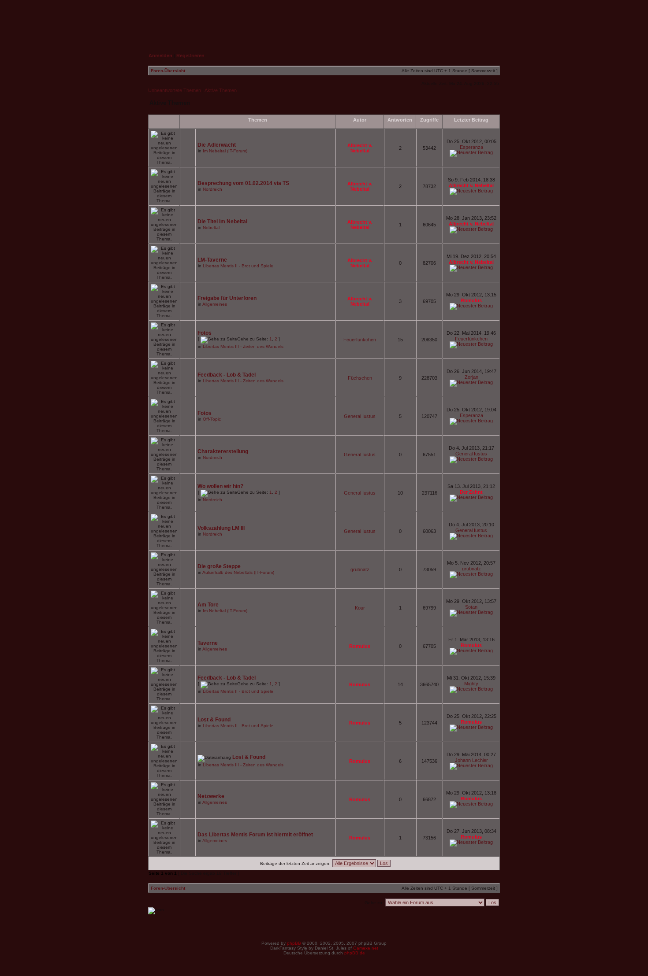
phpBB (294, 943)
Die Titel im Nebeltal (222, 221)
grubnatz (359, 569)
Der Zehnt (471, 492)
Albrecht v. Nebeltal (359, 148)
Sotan (471, 607)
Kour (360, 607)
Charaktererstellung (222, 451)
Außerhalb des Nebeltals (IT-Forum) (238, 572)
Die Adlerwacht (216, 145)
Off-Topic (212, 419)
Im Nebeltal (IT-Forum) (225, 150)
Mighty (471, 683)
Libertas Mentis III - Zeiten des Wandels (243, 346)
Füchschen (360, 378)
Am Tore (208, 605)
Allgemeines (214, 304)
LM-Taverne (212, 260)
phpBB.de (354, 952)
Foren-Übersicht (168, 70)
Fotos (204, 333)
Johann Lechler (471, 760)
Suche (483, 20)
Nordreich (212, 189)
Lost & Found (214, 720)
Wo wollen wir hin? (220, 486)
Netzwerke (210, 796)
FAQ (442, 20)
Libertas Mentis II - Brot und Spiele (238, 265)
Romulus (471, 300)
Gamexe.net (365, 948)
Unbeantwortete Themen (174, 90)
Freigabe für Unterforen (227, 298)
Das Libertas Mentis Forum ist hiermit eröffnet (255, 835)
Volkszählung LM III (221, 528)
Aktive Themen (221, 90)
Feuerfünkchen (359, 339)
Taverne (207, 643)
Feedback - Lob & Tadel (226, 375)
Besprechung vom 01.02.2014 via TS (243, 183)
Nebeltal (211, 227)
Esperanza (471, 147)
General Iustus (360, 416)
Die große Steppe (219, 566)
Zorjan (471, 377)
